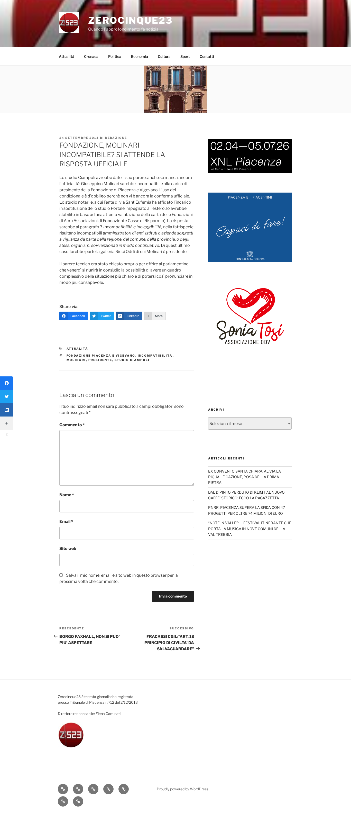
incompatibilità (155, 355)
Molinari (76, 360)
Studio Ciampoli (132, 360)
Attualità (66, 56)
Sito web (67, 548)
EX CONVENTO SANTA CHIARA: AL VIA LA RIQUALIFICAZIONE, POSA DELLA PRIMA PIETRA (244, 477)
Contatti (207, 56)
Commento (72, 424)
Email (66, 521)
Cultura (164, 56)
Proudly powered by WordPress (182, 789)
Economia (139, 56)
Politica (114, 56)
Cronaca (91, 56)
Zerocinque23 (130, 20)
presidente (100, 360)
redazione (116, 138)
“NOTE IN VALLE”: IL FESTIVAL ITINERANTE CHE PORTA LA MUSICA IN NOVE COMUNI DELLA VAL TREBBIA (249, 529)
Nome (66, 494)
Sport (185, 56)
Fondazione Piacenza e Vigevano (101, 355)
